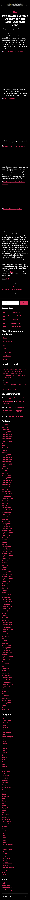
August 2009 (6, 659)
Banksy (5, 338)
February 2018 (6, 475)
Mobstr (4, 810)
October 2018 (6, 462)
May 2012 (5, 588)
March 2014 (5, 544)
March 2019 (5, 452)
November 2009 (7, 652)
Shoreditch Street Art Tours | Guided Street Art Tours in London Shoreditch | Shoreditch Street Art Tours (15, 371)
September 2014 (7, 533)
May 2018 (5, 473)
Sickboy (5, 359)
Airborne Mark (6, 720)
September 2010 (7, 629)
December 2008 (7, 677)
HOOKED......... (7, 382)
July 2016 (5, 501)
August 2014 (6, 535)
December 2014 (7, 526)
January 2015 (6, 524)
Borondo (4, 730)
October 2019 (6, 439)
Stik (3, 851)
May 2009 (5, 666)
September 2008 (7, 684)
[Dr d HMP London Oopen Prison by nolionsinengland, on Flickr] (15, 69)
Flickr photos (7, 352)
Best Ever (5, 727)
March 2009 (6, 670)
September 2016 (7, 498)
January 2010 (6, 648)
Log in (3, 883)
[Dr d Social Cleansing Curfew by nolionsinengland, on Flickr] (15, 219)
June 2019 (5, 445)
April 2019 (5, 450)
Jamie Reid (5, 776)
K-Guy (4, 792)
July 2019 (5, 443)
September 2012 (7, 579)
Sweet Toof (5, 854)
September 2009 (7, 657)
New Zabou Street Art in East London (15, 384)
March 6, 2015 (23, 29)
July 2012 (5, 583)
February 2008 (7, 700)
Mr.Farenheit (6, 817)
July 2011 (5, 611)
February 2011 (6, 620)
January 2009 (6, 675)
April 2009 (5, 668)
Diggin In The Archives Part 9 (11, 316)
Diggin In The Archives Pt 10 (11, 312)
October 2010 (6, 627)
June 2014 (5, 540)
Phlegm (4, 826)
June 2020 (5, 425)
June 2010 (5, 636)
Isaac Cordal (6, 771)
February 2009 (7, 673)
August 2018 (6, 466)
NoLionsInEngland (11, 29)
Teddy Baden (6, 858)
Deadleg (4, 748)
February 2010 (6, 645)
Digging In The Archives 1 (16, 416)
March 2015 (5, 519)
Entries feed (6, 885)
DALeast (4, 743)
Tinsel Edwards (7, 863)
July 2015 (5, 517)
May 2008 (5, 693)
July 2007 (5, 707)
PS (2, 828)
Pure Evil (4, 831)
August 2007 (6, 705)
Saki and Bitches (7, 844)
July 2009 (5, 661)
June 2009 (5, 664)
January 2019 (6, 455)
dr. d (15, 11)
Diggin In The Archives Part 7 (11, 323)
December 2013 (7, 549)
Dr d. (7, 279)
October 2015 (6, 512)
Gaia (3, 764)
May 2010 (5, 638)
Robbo (4, 838)
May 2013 (5, 565)
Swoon (4, 856)
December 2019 (7, 434)
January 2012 (6, 597)
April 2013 (5, 567)
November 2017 (7, 482)
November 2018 (7, 459)
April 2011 (5, 615)
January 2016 (6, 507)
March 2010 (6, 643)
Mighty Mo (5, 808)
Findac (4, 762)
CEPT (5, 345)
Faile (3, 759)
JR (2, 789)
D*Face (4, 741)
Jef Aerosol (5, 780)
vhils (3, 872)
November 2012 (7, 574)
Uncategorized (7, 870)
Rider (3, 835)
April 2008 (5, 696)
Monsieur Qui (6, 815)
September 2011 (7, 606)
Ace (3, 718)
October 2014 (6, 530)
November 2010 (7, 625)
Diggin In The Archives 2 (16, 398)
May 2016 (5, 503)
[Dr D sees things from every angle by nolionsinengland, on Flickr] (15, 155)
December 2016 (7, 494)
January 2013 (6, 572)
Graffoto (9, 897)
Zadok (4, 874)
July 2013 (5, 560)
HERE (11, 272)
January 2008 (6, 703)
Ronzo (4, 840)
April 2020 (5, 429)
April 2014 (5, 542)
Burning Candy (7, 341)
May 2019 (5, 448)
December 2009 (7, 650)
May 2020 (5, 427)
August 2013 (6, 558)
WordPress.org (7, 890)
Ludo (3, 798)
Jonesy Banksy (7, 787)
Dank (3, 746)
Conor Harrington (7, 736)
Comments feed (7, 887)
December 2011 (7, 599)
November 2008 (7, 680)
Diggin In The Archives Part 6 (11, 326)
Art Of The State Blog (10, 389)
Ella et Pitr (5, 757)
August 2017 (6, 487)
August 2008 (6, 687)
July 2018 (5, 468)
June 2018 (5, 471)
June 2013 (5, 563)
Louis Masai (5, 796)
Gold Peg (5, 766)
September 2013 (7, 556)
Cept (3, 734)
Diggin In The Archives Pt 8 (10, 319)
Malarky (4, 805)
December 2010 (7, 622)
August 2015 (6, 514)
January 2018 (6, 478)
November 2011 (7, 602)
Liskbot (4, 794)
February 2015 (6, 521)
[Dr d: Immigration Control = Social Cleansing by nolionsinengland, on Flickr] (15, 194)
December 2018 (7, 457)
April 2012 (5, 590)
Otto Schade (6, 819)
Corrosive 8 (5, 739)
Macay (4, 801)
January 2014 (6, 546)
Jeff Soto (5, 782)
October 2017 (6, 484)
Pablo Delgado (6, 821)
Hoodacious (7, 356)
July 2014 (5, 537)
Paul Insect (5, 824)
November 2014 (7, 528)
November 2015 (7, 510)
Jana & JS (5, 778)
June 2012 (5, 586)
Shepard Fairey (7, 847)
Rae (3, 833)
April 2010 (5, 641)
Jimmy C (4, 785)
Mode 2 (4, 812)
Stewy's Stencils (7, 849)
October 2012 (6, 576)
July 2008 (5, 689)
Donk (3, 750)
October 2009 (6, 654)
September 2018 (7, 464)
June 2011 (5, 613)
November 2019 (7, 436)
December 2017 (7, 480)
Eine (4, 349)
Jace (3, 773)
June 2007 (5, 710)
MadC (4, 803)
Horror (4, 769)
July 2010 (5, 634)
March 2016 (5, 505)
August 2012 (6, 581)
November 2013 (7, 551)
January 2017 (6, 491)
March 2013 (5, 569)
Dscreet (4, 753)
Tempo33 (5, 860)
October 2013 (6, 553)
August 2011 (6, 608)
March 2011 (5, 618)
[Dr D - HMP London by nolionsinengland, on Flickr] (15, 118)
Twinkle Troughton (8, 867)
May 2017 (5, 489)
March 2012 (5, 592)
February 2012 (6, 595)
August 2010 (6, 631)
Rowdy (4, 842)
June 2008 (5, 691)
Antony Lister (6, 723)
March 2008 (6, 698)
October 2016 (6, 496)
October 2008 (6, 682)
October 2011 (6, 604)
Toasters (5, 865)
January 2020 (6, 432)
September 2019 (7, 441)
